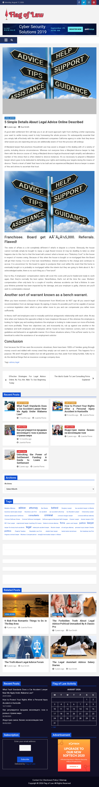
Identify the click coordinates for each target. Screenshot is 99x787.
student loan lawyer (52, 531)
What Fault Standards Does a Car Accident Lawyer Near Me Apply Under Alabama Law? (32, 410)
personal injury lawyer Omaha (84, 527)
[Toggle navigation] (6, 40)
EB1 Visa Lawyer (10, 523)
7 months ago (24, 418)
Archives (8, 483)
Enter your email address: (25, 752)
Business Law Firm (31, 512)
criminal (48, 515)
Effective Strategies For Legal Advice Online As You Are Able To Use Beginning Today (27, 379)
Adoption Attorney (10, 508)
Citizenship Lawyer (88, 512)
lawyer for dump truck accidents (14, 527)
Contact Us (37, 780)
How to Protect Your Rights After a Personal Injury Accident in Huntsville (79, 409)
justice (82, 523)
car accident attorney (56, 512)
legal (17, 362)
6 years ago (11, 127)
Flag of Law (30, 764)
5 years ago (59, 630)
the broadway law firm (87, 531)
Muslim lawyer (55, 527)
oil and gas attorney (67, 527)
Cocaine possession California (14, 516)
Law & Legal (21, 427)
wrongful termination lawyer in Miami (49, 534)
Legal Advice (10, 118)
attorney (33, 507)
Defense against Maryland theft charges (55, 519)
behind (54, 507)
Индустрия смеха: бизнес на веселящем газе (79, 431)
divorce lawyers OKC (87, 519)
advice (12, 362)
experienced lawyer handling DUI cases (29, 523)
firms (62, 523)
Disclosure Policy (51, 780)
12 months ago (25, 439)
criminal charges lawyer (65, 516)
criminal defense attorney (86, 516)
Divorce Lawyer (74, 519)
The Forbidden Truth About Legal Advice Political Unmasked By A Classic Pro (73, 623)
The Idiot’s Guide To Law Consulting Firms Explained (72, 378)
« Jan (53, 727)
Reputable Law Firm (35, 531)
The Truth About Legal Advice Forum (24, 662)
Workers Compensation (28, 534)
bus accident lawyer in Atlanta (84, 508)
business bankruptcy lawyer (13, 512)
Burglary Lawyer (67, 508)
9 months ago (72, 415)
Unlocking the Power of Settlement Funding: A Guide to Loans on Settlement (32, 458)
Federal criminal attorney (50, 523)
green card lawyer (72, 523)
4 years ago (11, 627)
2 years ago (71, 436)
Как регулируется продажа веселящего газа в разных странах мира (32, 433)
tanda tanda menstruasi (69, 531)
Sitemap (63, 780)
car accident (43, 512)
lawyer (90, 523)
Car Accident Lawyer (73, 512)
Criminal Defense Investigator (31, 519)
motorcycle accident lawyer (41, 527)
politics (8, 531)
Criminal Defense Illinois (12, 519)
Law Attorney (22, 403)
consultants (33, 515)
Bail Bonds (44, 508)
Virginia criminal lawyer (12, 534)
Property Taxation (20, 531)
